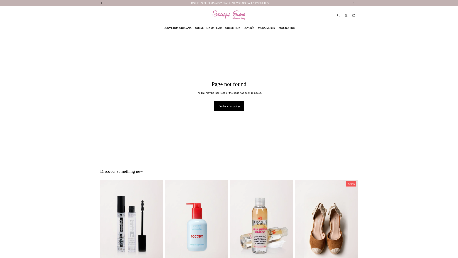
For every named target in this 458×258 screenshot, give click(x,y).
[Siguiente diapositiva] (222, 227)
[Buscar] (338, 15)
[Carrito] (354, 15)
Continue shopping (229, 106)
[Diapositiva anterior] (170, 227)
